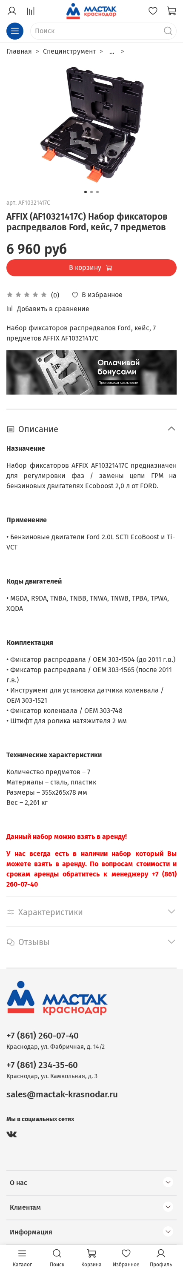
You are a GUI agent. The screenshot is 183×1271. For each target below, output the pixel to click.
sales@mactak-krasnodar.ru (62, 1094)
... (111, 51)
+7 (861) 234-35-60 (42, 1065)
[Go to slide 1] (85, 192)
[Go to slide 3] (97, 192)
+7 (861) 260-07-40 (42, 1036)
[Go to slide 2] (91, 192)
